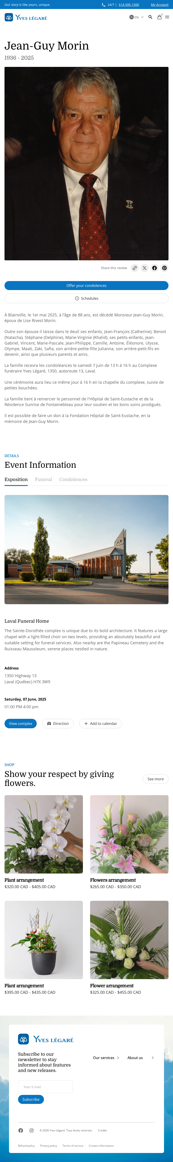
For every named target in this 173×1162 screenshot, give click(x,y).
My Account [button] (159, 4)
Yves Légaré (57, 1130)
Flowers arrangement (113, 880)
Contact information (101, 1146)
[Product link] (44, 845)
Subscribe (31, 1099)
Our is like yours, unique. (27, 4)
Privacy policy (48, 1146)
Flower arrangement (112, 985)
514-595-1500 (129, 4)
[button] (150, 17)
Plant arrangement (24, 880)
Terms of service (72, 1146)
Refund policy (26, 1146)
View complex (20, 723)
